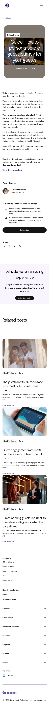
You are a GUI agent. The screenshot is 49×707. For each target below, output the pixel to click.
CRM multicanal (8, 562)
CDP (4, 576)
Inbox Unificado (8, 566)
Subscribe (24, 230)
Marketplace (7, 580)
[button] (42, 6)
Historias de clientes (11, 590)
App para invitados (10, 571)
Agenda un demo (9, 599)
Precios (5, 594)
